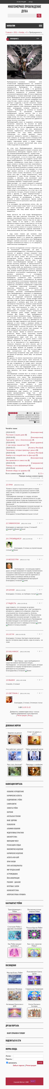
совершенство (29, 415)
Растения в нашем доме (15, 435)
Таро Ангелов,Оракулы (14, 865)
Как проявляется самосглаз (16, 460)
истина (37, 415)
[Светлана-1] (10, 703)
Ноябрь (21, 32)
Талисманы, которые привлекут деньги (21, 450)
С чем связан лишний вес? (16, 445)
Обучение (10, 812)
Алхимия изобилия (13, 828)
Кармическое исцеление (15, 853)
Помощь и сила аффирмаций (17, 465)
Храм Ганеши (11, 861)
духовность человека (32, 417)
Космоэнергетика (13, 890)
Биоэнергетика (36, 432)
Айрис (37, 413)
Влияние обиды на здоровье (17, 471)
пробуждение (35, 418)
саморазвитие (20, 417)
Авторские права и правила (16, 894)
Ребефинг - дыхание (14, 882)
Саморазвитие (37, 463)
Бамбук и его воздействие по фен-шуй (20, 455)
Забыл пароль (18, 1065)
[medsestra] (10, 569)
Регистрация (21, 1)
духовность (20, 415)
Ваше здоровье (36, 443)
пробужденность (34, 420)
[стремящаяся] (10, 548)
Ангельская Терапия (13, 816)
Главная (9, 32)
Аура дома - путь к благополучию (19, 440)
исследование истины (23, 418)
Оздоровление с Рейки (14, 800)
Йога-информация (13, 878)
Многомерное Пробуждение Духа (24, 8)
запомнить (12, 1063)
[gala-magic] (10, 661)
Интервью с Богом (13, 886)
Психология (11, 824)
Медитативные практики (15, 832)
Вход (30, 1)
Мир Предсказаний (13, 870)
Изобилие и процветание (15, 791)
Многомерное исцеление (15, 849)
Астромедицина (12, 874)
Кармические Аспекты (14, 795)
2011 (15, 32)
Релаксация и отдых (14, 845)
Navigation (11, 25)
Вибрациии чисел (12, 841)
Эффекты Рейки (12, 808)
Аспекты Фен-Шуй (35, 448)
